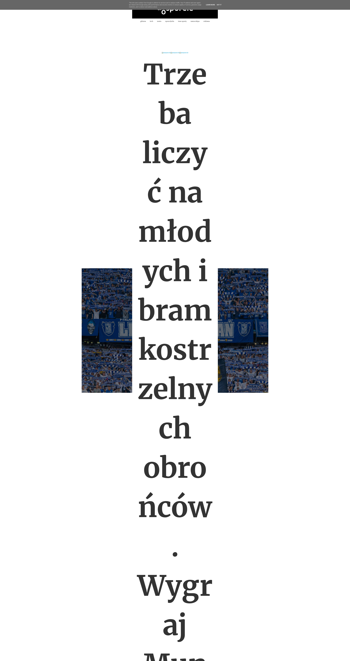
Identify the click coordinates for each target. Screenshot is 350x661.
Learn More (210, 5)
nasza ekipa (195, 21)
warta (159, 21)
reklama (206, 21)
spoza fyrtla (169, 21)
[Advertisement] (175, 37)
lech (151, 21)
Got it (219, 5)
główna (143, 21)
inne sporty (182, 21)
